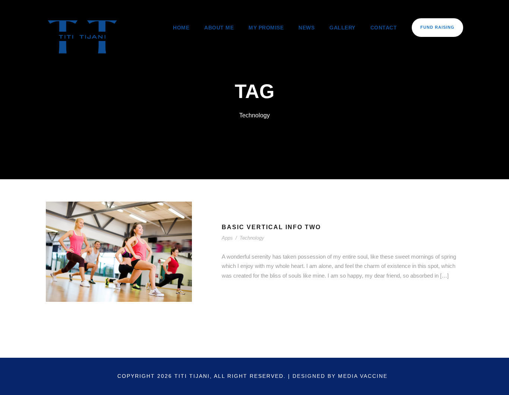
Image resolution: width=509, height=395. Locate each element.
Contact (383, 28)
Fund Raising (437, 27)
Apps (227, 238)
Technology (252, 238)
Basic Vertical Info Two (271, 227)
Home (181, 28)
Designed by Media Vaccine (340, 376)
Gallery (342, 28)
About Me (219, 28)
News (306, 28)
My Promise (266, 28)
